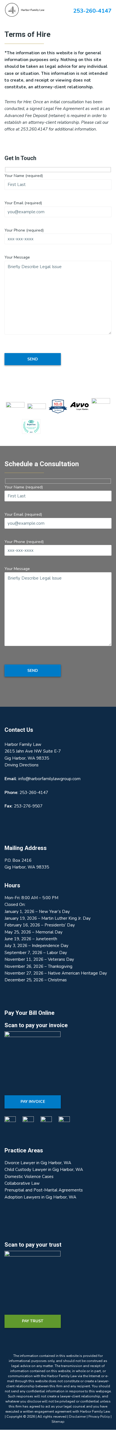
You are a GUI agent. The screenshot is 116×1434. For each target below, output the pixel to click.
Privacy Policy (99, 1416)
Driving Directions (22, 765)
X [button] (112, 4)
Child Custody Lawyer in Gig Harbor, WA (44, 1169)
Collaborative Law (22, 1183)
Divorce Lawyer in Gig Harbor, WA (38, 1163)
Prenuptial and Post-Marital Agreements (44, 1190)
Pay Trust (32, 1321)
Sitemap (58, 1421)
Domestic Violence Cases (29, 1176)
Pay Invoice (33, 1101)
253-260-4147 (33, 792)
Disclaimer (77, 1416)
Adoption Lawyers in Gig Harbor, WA (40, 1197)
